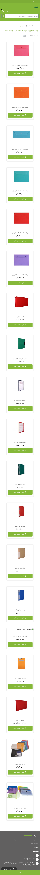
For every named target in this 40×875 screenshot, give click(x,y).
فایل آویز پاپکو (20, 317)
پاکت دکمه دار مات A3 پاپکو (20, 275)
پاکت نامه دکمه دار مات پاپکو (20, 149)
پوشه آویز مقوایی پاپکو (20, 678)
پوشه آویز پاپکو (20, 720)
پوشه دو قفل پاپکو (20, 526)
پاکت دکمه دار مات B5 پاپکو (20, 107)
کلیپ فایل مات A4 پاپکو (20, 359)
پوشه (19, 26)
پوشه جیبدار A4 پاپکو (20, 400)
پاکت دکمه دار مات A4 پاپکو (20, 191)
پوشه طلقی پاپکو (19, 764)
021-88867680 (7, 869)
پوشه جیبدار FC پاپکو (20, 442)
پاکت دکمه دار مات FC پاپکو (20, 233)
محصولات (33, 26)
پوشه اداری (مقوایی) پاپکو (20, 636)
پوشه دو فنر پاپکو (20, 610)
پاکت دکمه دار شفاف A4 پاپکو (20, 65)
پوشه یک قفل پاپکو (20, 484)
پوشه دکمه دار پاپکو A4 (20, 808)
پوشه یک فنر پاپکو (20, 568)
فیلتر (20, 872)
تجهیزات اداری (25, 26)
